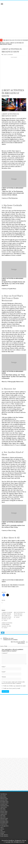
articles (7, 43)
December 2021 (4, 821)
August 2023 (3, 807)
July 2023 (2, 808)
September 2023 (4, 805)
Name (4, 666)
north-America (4, 834)
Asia (1, 830)
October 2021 (3, 824)
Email (4, 671)
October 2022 (3, 813)
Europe (2, 833)
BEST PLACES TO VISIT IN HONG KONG (18, 642)
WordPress (11, 840)
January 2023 (3, 811)
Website (4, 676)
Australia (2, 832)
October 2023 (3, 804)
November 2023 (4, 803)
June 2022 (3, 817)
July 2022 (2, 815)
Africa (2, 827)
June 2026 (3, 796)
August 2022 (3, 814)
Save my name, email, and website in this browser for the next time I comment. (13, 682)
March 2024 (3, 797)
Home (3, 43)
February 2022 (4, 818)
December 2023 (4, 801)
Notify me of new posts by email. (11, 688)
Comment (5, 653)
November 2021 (4, 822)
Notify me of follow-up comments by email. (14, 686)
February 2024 (4, 798)
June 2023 (3, 810)
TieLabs (24, 840)
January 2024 (3, 800)
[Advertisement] (14, 22)
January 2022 (3, 820)
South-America (4, 836)
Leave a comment (8, 54)
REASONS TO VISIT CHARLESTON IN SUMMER (10, 638)
